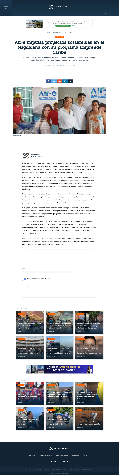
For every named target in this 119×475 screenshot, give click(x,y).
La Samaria (25, 13)
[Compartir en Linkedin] (65, 81)
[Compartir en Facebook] (48, 81)
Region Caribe (46, 13)
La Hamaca (74, 13)
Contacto (85, 455)
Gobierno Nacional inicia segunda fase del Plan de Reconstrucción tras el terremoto (28, 420)
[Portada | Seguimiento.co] (60, 7)
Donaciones (75, 455)
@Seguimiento (38, 156)
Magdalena (36, 13)
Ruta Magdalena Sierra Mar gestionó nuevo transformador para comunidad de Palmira (59, 351)
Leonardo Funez (65, 473)
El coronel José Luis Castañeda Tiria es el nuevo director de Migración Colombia (88, 395)
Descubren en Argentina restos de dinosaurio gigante (88, 423)
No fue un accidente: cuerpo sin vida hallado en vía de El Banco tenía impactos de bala (89, 351)
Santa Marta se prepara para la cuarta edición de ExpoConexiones (29, 326)
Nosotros (32, 455)
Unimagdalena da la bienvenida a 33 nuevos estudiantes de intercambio (29, 351)
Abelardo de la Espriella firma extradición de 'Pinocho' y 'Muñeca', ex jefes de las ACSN (89, 326)
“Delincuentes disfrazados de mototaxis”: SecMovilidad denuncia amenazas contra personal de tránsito (58, 420)
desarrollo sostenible (63, 272)
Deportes (65, 13)
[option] (59, 111)
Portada (16, 13)
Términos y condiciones (45, 455)
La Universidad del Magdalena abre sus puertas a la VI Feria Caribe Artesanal (59, 326)
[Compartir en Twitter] (54, 81)
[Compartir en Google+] (59, 81)
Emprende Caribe (32, 272)
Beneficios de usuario (62, 455)
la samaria (21, 314)
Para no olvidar (86, 13)
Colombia (80, 314)
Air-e (24, 272)
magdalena (52, 272)
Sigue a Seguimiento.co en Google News (38, 279)
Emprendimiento (43, 272)
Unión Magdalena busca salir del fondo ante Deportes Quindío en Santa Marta (29, 396)
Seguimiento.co (35, 154)
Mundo (56, 13)
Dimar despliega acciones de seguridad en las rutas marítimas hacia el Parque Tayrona (59, 395)
